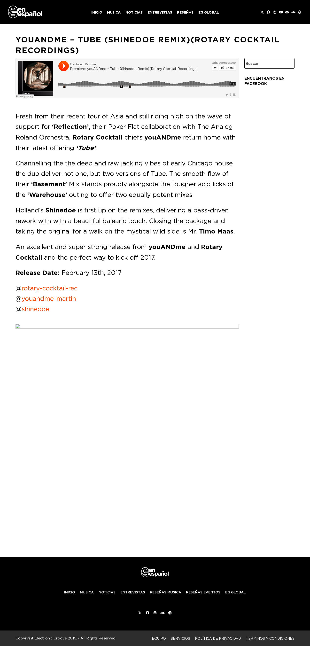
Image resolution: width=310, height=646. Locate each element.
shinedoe (35, 309)
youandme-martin (49, 298)
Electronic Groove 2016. (56, 638)
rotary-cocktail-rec (50, 288)
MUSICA (87, 592)
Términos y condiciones (270, 638)
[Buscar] (287, 63)
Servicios (180, 638)
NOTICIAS (107, 592)
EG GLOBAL (235, 592)
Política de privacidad (218, 638)
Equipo (159, 638)
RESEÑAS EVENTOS (203, 592)
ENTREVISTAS (132, 592)
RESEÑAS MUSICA (165, 592)
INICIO (69, 592)
